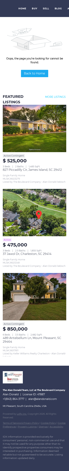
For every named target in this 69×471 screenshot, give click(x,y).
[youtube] (34, 464)
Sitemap (43, 426)
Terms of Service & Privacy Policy (21, 423)
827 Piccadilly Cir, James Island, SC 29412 (32, 170)
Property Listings (27, 426)
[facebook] (4, 464)
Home (22, 8)
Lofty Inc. (22, 413)
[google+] (41, 464)
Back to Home (34, 73)
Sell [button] (46, 8)
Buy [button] (34, 8)
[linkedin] (12, 464)
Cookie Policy (48, 423)
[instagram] (27, 464)
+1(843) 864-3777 (13, 399)
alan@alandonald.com (42, 399)
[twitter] (19, 464)
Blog (58, 8)
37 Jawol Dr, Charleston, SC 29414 (27, 254)
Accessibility (56, 426)
